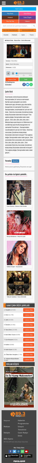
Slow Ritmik (27, 13)
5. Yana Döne (10, 329)
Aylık (23, 35)
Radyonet (7, 420)
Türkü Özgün (27, 17)
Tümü (32, 35)
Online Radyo (18, 442)
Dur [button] (13, 73)
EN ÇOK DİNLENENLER (10, 30)
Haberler (21, 420)
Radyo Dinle (25, 442)
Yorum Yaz (15, 161)
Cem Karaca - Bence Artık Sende (17, 206)
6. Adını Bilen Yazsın (12, 334)
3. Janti (8, 320)
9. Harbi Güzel (10, 349)
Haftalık (14, 35)
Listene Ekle (12, 79)
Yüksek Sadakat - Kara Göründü (16, 297)
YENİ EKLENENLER (28, 30)
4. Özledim (9, 325)
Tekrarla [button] (23, 75)
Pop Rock (10, 13)
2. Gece (9, 315)
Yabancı (27, 21)
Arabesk (10, 17)
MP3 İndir (11, 442)
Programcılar (23, 424)
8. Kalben (9, 344)
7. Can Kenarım (10, 339)
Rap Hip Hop (10, 21)
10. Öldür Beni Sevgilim (13, 354)
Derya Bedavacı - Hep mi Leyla (16, 236)
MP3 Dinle (6, 442)
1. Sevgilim (10, 310)
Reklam (7, 427)
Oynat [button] (8, 73)
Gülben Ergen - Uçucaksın (14, 266)
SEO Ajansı (8, 439)
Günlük (6, 35)
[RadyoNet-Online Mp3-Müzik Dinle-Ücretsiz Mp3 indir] (19, 3)
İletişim (7, 433)
